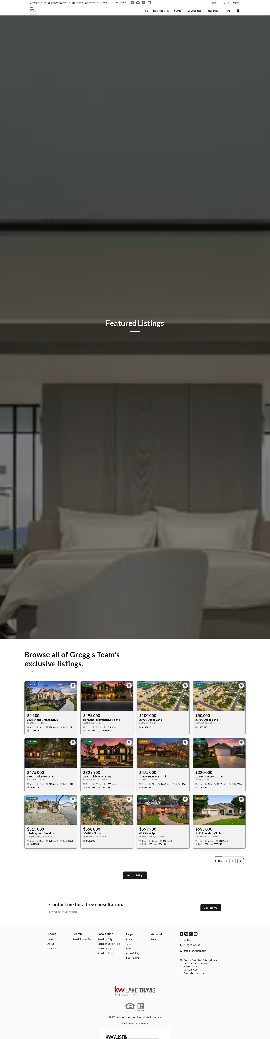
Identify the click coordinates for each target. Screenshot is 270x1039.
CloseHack (143, 1023)
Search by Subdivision (109, 943)
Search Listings (135, 875)
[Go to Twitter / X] (143, 3)
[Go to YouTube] (149, 3)
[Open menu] (238, 10)
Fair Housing (133, 957)
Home (145, 10)
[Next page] (241, 861)
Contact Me (211, 907)
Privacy (130, 939)
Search (177, 10)
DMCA (129, 948)
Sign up (226, 3)
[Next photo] (73, 696)
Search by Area (105, 953)
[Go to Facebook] (132, 3)
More (227, 10)
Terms (129, 944)
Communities (194, 10)
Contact (52, 948)
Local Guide (105, 934)
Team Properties (161, 10)
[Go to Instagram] (138, 3)
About (52, 934)
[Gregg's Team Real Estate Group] (135, 991)
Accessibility (132, 953)
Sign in (236, 3)
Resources (213, 10)
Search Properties (81, 939)
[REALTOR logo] (140, 1007)
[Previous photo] (28, 696)
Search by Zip (104, 948)
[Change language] (214, 3)
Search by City (105, 939)
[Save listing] (73, 685)
